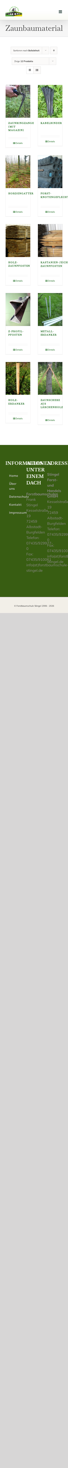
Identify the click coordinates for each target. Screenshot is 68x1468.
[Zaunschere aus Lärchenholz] (50, 378)
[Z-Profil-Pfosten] (18, 309)
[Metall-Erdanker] (50, 309)
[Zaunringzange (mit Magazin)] (18, 101)
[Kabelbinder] (50, 101)
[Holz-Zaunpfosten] (18, 240)
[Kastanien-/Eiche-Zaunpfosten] (50, 240)
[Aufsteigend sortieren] (53, 50)
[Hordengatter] (18, 171)
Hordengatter (21, 193)
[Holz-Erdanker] (18, 378)
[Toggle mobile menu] (61, 12)
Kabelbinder (51, 123)
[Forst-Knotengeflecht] (50, 171)
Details (19, 143)
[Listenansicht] (37, 70)
